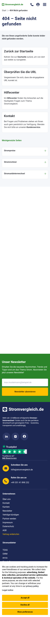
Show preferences (25, 612)
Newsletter (7, 511)
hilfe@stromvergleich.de (22, 469)
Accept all (25, 598)
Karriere (6, 507)
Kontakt (6, 503)
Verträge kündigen (11, 514)
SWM (5, 554)
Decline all (25, 605)
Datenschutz (8, 526)
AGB (5, 530)
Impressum (8, 522)
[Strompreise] (25, 151)
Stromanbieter (9, 542)
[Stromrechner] (25, 163)
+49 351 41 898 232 (20, 482)
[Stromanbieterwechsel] (25, 174)
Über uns (7, 499)
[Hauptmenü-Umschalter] (44, 4)
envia (5, 558)
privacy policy (32, 586)
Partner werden (9, 518)
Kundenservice (33, 127)
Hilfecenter (12, 98)
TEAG (5, 550)
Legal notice (7, 590)
